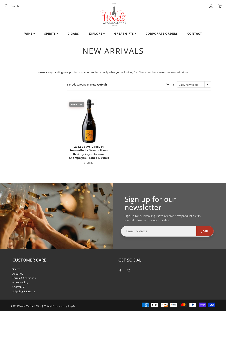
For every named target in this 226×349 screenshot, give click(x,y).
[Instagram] (128, 271)
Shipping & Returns (23, 291)
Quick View (89, 121)
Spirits (50, 34)
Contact (194, 34)
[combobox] (194, 84)
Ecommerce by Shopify (63, 306)
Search (16, 269)
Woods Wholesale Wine (29, 306)
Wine (28, 34)
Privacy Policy (20, 282)
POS (46, 306)
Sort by (170, 84)
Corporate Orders (162, 34)
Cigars (73, 34)
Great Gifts (124, 34)
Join (205, 231)
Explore (95, 34)
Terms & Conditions (24, 278)
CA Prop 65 (18, 286)
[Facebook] (120, 271)
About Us (17, 273)
